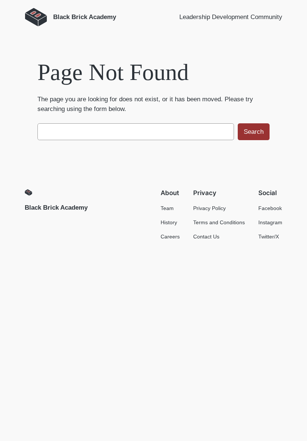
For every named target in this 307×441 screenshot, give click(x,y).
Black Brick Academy (56, 207)
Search (254, 131)
